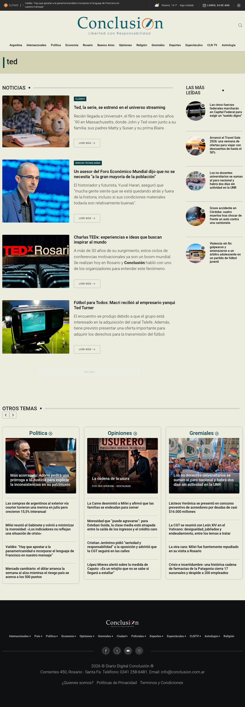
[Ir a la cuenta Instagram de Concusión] (139, 651)
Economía (71, 45)
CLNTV (194, 636)
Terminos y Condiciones (161, 682)
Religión (141, 45)
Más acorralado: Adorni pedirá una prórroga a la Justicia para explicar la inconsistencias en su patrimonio (40, 480)
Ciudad (121, 636)
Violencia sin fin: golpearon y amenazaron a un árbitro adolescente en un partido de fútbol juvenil (225, 253)
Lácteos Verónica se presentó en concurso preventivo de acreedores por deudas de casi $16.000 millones (203, 507)
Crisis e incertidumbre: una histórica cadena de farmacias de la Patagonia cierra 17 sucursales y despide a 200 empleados (202, 569)
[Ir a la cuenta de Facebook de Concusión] (106, 651)
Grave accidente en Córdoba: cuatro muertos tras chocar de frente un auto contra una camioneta (226, 215)
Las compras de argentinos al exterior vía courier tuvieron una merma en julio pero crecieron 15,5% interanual (37, 507)
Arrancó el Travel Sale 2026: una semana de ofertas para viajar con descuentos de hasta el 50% (226, 145)
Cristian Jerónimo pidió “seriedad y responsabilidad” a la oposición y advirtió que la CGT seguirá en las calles (122, 547)
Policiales (137, 636)
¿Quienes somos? (78, 682)
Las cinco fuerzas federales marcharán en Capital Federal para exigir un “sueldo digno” (226, 110)
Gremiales (158, 45)
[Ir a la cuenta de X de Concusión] (117, 651)
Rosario (88, 45)
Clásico (80, 99)
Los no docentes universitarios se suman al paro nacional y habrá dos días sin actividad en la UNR (226, 180)
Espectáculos (194, 45)
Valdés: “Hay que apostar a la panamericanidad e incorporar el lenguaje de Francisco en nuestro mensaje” (40, 551)
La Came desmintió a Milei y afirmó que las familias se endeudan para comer (120, 505)
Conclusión (139, 666)
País (37, 636)
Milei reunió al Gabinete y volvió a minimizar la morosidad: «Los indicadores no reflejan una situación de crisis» (40, 529)
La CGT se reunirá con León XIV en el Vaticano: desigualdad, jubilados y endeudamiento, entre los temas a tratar (199, 529)
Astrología (228, 45)
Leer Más (85, 143)
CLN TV (212, 45)
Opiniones (125, 45)
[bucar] (240, 25)
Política (56, 45)
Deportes (175, 45)
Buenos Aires (105, 45)
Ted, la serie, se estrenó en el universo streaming (119, 107)
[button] (5, 415)
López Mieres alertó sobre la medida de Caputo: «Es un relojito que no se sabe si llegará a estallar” (118, 569)
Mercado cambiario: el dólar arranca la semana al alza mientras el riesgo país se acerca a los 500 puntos (37, 573)
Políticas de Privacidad (117, 682)
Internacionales (36, 45)
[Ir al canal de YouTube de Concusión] (128, 651)
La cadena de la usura (110, 478)
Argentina (16, 45)
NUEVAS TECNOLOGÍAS (87, 163)
